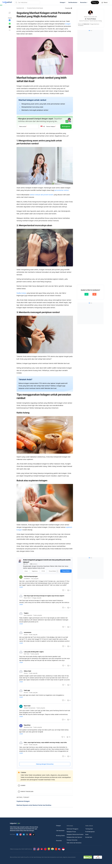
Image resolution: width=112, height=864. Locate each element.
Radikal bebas (21, 293)
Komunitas (59, 840)
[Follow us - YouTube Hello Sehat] (30, 834)
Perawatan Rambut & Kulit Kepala (35, 8)
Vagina (26, 613)
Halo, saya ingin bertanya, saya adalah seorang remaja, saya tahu (45, 742)
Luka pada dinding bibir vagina (34, 652)
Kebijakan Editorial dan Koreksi (75, 834)
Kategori (58, 825)
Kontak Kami (88, 837)
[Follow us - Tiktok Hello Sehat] (34, 834)
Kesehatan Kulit (20, 8)
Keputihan (27, 725)
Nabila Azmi (86, 24)
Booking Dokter (60, 835)
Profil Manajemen (90, 831)
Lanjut (21, 587)
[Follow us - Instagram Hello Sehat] (20, 834)
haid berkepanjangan (31, 576)
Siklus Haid (27, 671)
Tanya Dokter (66, 571)
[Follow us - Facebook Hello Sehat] (17, 834)
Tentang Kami (89, 829)
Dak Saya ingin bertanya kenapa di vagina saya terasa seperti (44, 596)
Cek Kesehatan (60, 830)
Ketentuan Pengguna (72, 829)
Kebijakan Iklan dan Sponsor (74, 837)
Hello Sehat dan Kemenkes (74, 842)
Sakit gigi (27, 690)
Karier (87, 834)
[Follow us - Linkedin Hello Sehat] (24, 834)
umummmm (27, 632)
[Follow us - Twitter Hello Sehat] (27, 834)
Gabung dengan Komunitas (45, 764)
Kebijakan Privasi (71, 831)
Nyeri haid (27, 706)
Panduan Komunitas (72, 840)
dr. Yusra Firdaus (90, 19)
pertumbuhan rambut (61, 190)
